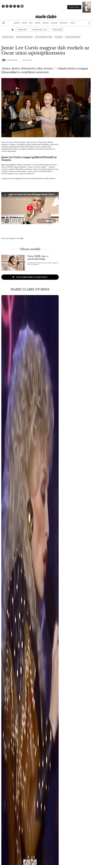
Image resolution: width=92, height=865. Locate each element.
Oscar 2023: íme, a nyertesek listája (37, 257)
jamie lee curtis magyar (24, 37)
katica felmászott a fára (43, 37)
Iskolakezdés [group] (22, 29)
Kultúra (72, 23)
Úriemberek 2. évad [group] (40, 29)
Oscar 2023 (58, 37)
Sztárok (24, 23)
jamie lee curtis (7, 37)
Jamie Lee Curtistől (7, 165)
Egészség (54, 23)
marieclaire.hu (12, 60)
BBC (22, 238)
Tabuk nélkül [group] (57, 29)
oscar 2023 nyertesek (72, 37)
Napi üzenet (64, 23)
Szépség (38, 23)
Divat (31, 23)
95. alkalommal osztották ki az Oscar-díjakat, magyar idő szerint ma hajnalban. (42, 263)
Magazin (16, 23)
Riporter (46, 23)
